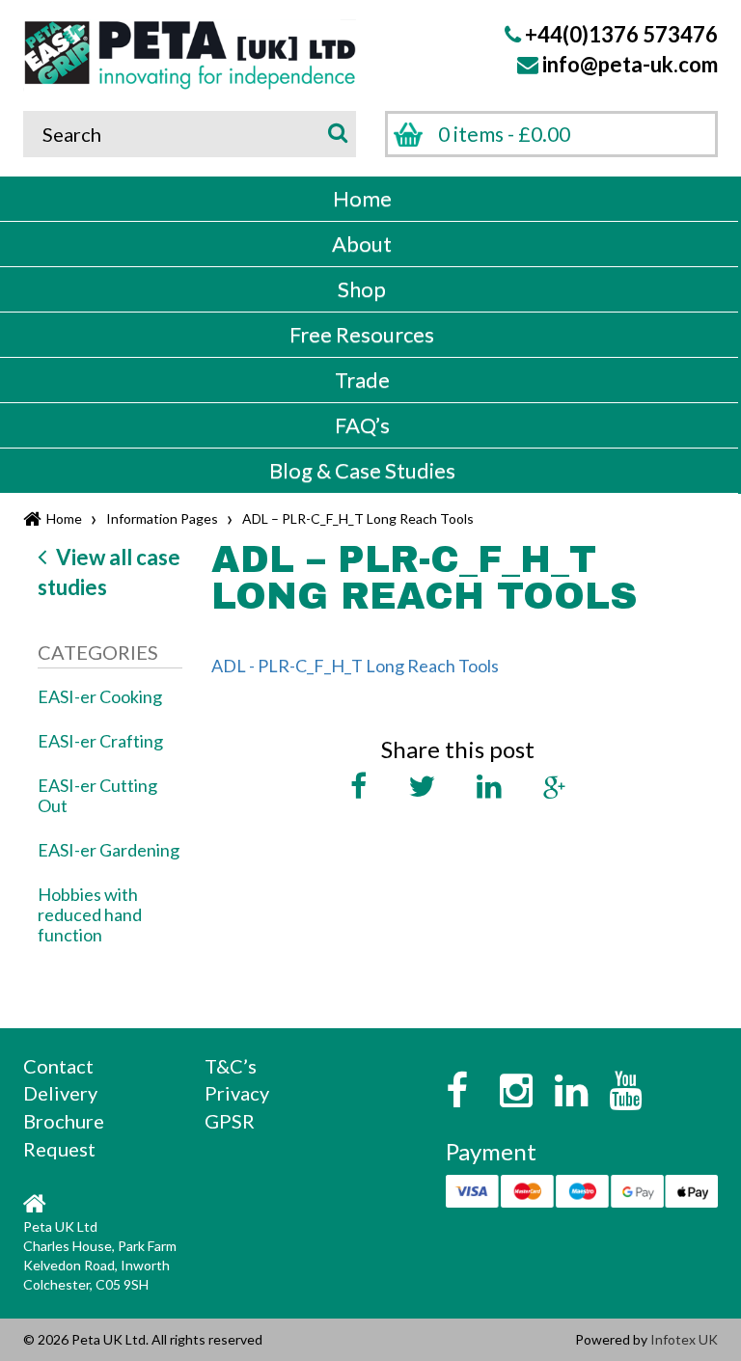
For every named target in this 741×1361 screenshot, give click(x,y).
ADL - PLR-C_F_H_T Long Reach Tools (355, 665)
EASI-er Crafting (100, 740)
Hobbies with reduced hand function (90, 914)
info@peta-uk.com (630, 64)
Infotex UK (684, 1339)
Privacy (237, 1092)
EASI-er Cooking (100, 696)
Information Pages (162, 518)
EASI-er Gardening (108, 849)
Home (64, 518)
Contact (58, 1065)
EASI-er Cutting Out (97, 795)
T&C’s (231, 1065)
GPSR (230, 1120)
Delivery (60, 1092)
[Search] (334, 132)
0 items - (504, 134)
